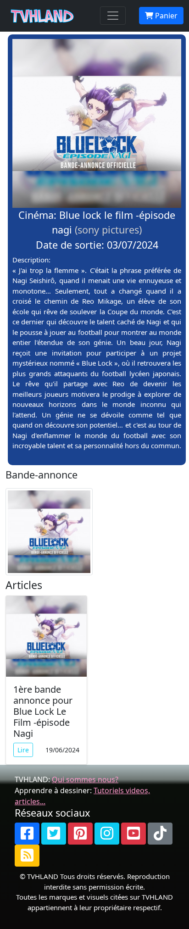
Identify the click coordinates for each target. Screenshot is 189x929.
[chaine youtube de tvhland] (133, 834)
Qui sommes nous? (85, 779)
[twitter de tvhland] (53, 834)
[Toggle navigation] (113, 15)
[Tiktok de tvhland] (160, 834)
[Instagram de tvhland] (106, 834)
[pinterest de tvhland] (80, 834)
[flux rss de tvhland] (27, 856)
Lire (23, 749)
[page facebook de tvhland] (27, 834)
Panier (165, 16)
